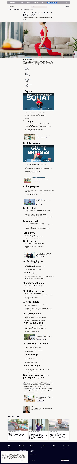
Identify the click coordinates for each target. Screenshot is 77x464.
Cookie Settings (23, 460)
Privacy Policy (12, 458)
